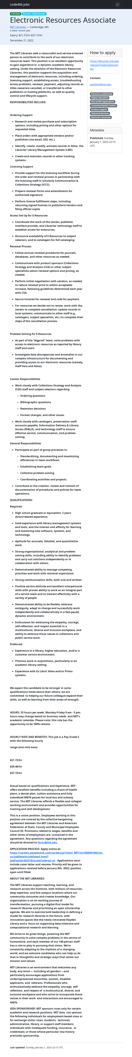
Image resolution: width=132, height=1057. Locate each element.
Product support (99, 109)
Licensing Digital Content (103, 105)
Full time (15, 13)
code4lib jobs (20, 4)
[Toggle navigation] (117, 4)
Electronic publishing (101, 94)
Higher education (99, 97)
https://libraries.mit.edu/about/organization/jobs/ (104, 65)
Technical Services (100, 113)
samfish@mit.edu (100, 84)
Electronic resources (100, 117)
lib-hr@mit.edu (47, 842)
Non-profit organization (102, 101)
